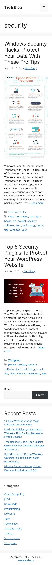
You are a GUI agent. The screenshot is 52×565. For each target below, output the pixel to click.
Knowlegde (10, 504)
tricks (13, 373)
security (31, 221)
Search (8, 389)
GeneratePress (26, 560)
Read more (37, 203)
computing (22, 216)
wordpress (34, 373)
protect (22, 221)
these (40, 225)
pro (14, 221)
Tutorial (8, 533)
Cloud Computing (14, 494)
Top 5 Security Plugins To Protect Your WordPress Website (25, 256)
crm (32, 216)
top (6, 373)
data (38, 216)
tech (18, 225)
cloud (11, 216)
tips (6, 229)
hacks (7, 221)
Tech (7, 518)
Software (9, 513)
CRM (7, 499)
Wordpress (14, 360)
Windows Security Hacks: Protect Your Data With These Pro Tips (25, 53)
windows (15, 229)
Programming (12, 508)
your (24, 229)
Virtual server (12, 538)
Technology (11, 523)
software (9, 225)
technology (29, 225)
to (43, 369)
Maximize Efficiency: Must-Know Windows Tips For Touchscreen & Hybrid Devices (23, 433)
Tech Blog (13, 7)
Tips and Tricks (17, 212)
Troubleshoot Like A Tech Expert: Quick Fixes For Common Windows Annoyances (24, 445)
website (21, 373)
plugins (12, 364)
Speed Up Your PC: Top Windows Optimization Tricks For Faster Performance (23, 458)
